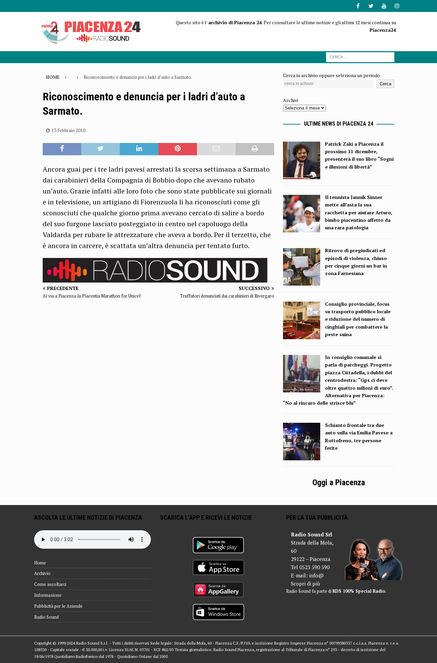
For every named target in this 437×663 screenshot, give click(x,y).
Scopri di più (305, 583)
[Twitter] (371, 6)
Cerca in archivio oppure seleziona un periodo (331, 75)
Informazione (47, 595)
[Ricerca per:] (360, 56)
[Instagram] (397, 6)
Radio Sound (46, 617)
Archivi (290, 100)
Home (40, 563)
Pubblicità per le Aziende (58, 606)
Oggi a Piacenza (338, 482)
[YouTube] (384, 6)
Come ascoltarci (50, 584)
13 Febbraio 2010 (68, 130)
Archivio (42, 573)
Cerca (385, 83)
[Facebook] (358, 6)
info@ (316, 575)
